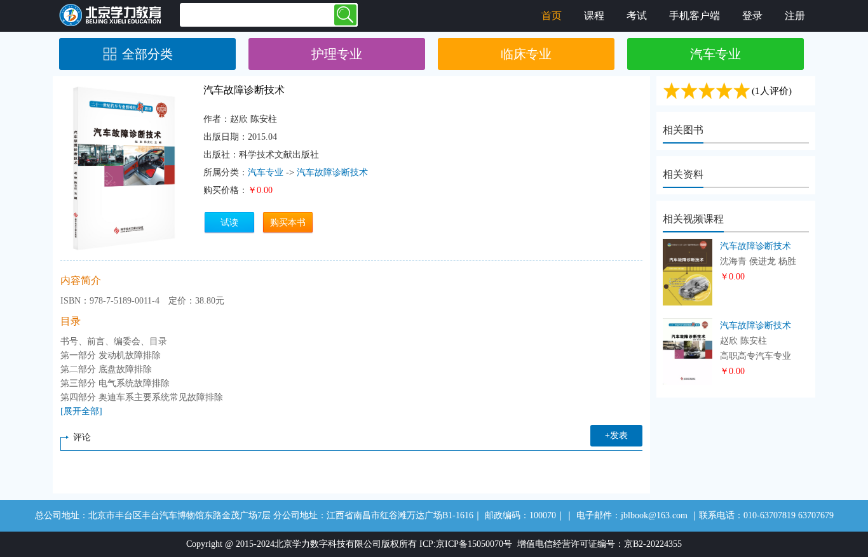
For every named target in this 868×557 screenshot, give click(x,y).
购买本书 (288, 222)
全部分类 (147, 54)
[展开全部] (81, 411)
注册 (795, 15)
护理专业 (336, 54)
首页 (551, 15)
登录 (752, 15)
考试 (637, 15)
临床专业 (526, 54)
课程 (594, 15)
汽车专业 (715, 54)
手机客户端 (694, 15)
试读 (229, 222)
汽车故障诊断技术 (332, 172)
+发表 (616, 435)
